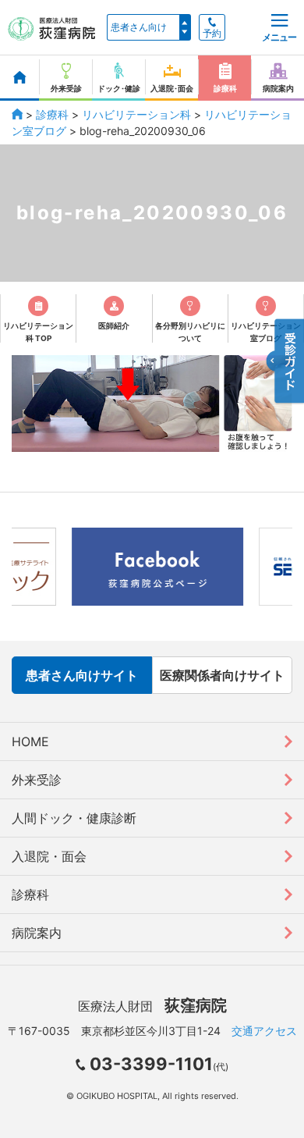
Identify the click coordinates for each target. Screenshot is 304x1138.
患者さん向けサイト (82, 675)
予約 (212, 33)
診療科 (52, 114)
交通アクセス (264, 1030)
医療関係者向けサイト (222, 675)
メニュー (279, 37)
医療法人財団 (152, 1006)
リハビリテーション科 (136, 114)
